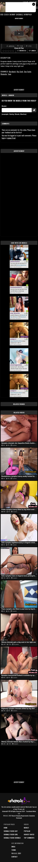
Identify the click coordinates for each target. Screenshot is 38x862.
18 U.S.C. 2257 (16, 853)
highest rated (29, 834)
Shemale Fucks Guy (11, 831)
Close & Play (19, 48)
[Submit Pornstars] (34, 110)
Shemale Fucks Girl (11, 834)
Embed (33, 50)
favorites (22, 50)
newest (26, 828)
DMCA (13, 846)
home (5, 828)
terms (13, 850)
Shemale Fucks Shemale (12, 838)
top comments (29, 838)
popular (27, 831)
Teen (9, 74)
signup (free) (11, 138)
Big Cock (20, 71)
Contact (14, 856)
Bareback (12, 71)
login (3, 138)
